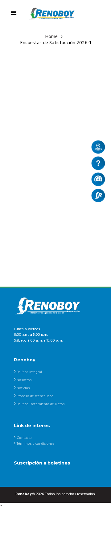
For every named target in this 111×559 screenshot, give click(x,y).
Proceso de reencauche (35, 396)
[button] (1, 505)
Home (51, 37)
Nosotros (24, 380)
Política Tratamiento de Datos (41, 404)
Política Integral (29, 372)
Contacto (24, 438)
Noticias (23, 388)
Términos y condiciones (36, 444)
